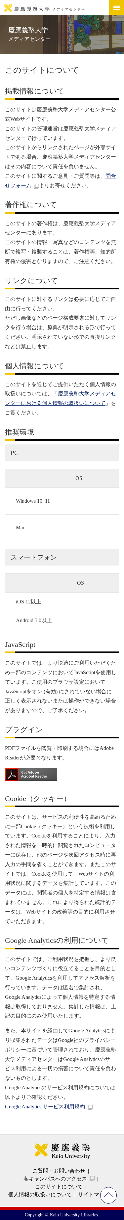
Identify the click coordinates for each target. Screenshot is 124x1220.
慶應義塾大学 (29, 34)
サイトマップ (94, 1194)
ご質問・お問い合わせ (58, 1171)
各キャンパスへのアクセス (55, 1178)
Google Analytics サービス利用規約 (45, 1106)
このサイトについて (59, 1186)
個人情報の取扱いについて (40, 1194)
